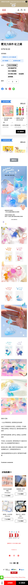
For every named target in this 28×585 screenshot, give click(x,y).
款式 (2, 65)
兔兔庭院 (21, 74)
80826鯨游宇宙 (12, 68)
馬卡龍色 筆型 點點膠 (8, 119)
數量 (2, 81)
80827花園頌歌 (12, 71)
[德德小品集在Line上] (18, 556)
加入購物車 (20, 131)
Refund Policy (22, 577)
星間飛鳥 (10, 76)
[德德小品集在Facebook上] (10, 556)
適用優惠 (3, 53)
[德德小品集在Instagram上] (14, 556)
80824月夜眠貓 (12, 65)
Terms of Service (7, 577)
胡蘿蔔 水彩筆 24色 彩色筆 (20, 119)
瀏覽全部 (22, 103)
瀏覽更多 (14, 160)
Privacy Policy (14, 577)
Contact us (14, 549)
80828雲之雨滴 (12, 74)
